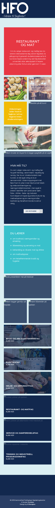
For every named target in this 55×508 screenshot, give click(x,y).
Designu (32, 504)
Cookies (31, 502)
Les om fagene (30, 211)
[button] (49, 7)
